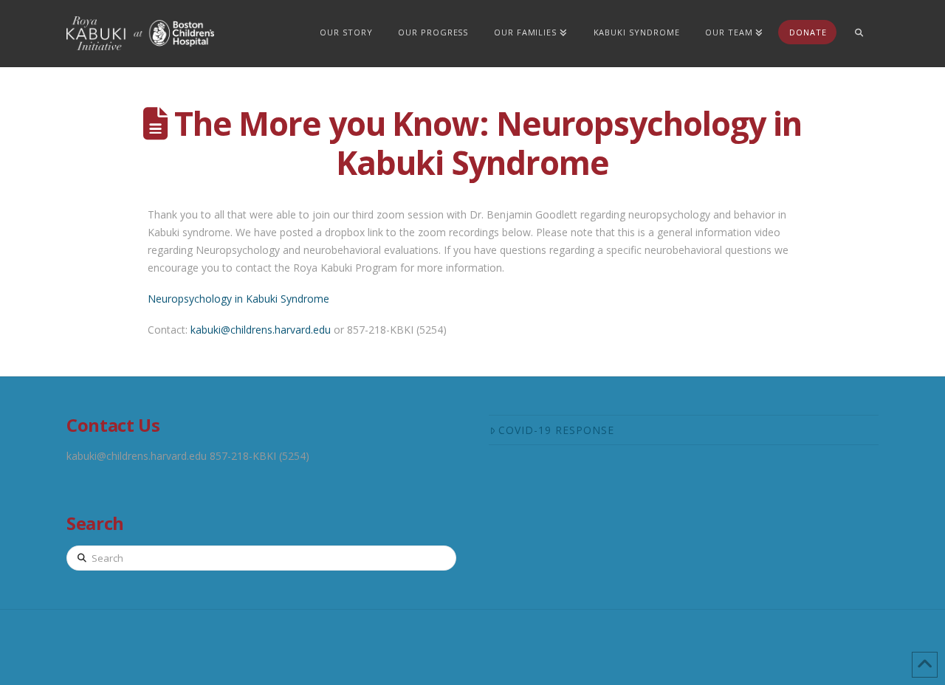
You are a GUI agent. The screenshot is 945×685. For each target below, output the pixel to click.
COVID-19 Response (556, 430)
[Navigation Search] (859, 33)
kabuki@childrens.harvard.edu (260, 330)
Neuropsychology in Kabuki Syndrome (238, 299)
